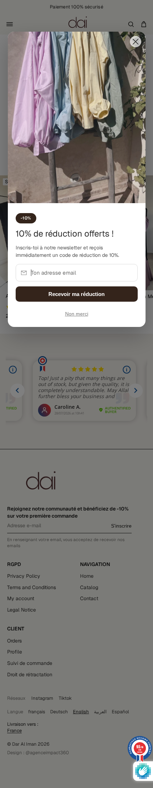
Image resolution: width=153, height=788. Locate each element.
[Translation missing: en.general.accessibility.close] (135, 41)
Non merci (76, 314)
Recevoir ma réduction (76, 294)
